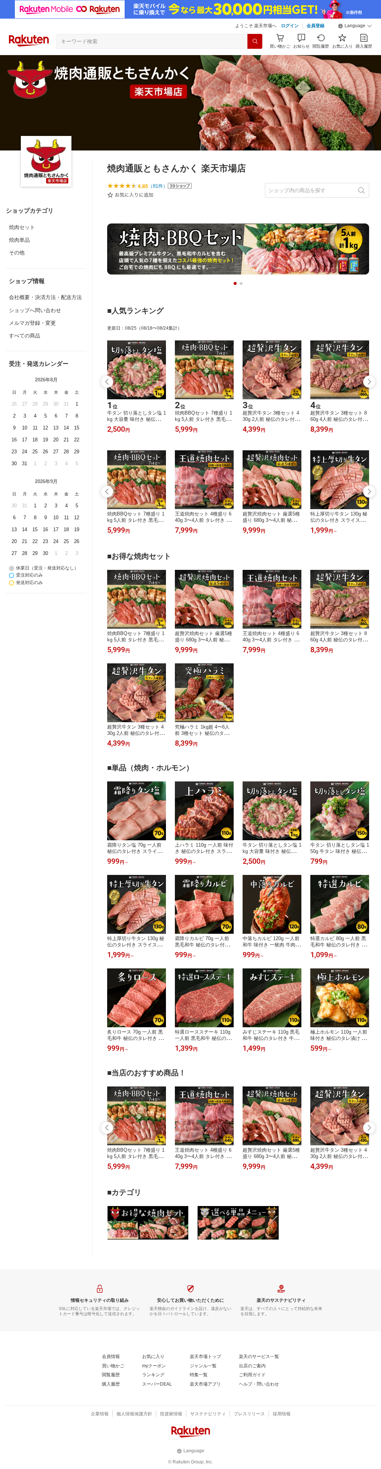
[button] (355, 26)
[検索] (254, 41)
